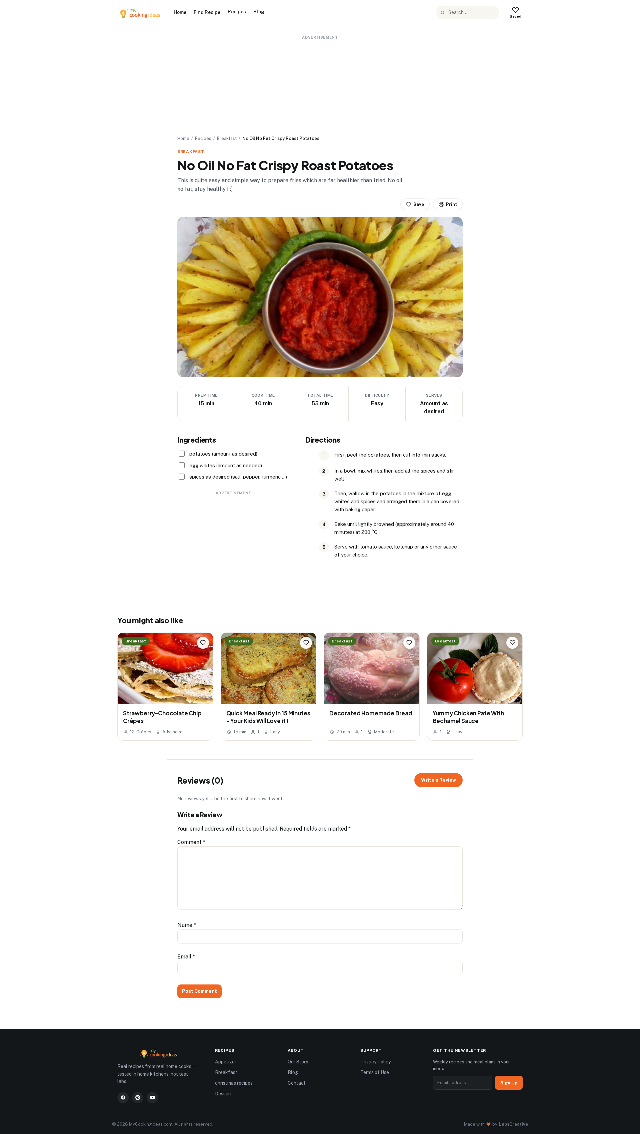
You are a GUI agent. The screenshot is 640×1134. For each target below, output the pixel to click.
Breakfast (227, 138)
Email (186, 956)
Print (451, 204)
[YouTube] (152, 1097)
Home (180, 12)
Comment (191, 842)
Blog (258, 11)
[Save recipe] (203, 643)
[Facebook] (123, 1097)
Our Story (298, 1061)
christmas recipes (234, 1083)
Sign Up (508, 1082)
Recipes (237, 11)
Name (186, 925)
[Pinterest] (137, 1097)
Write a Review (438, 780)
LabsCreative (513, 1124)
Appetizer (225, 1061)
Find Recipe (207, 12)
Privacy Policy (375, 1061)
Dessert (223, 1093)
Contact (297, 1083)
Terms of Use (374, 1072)
